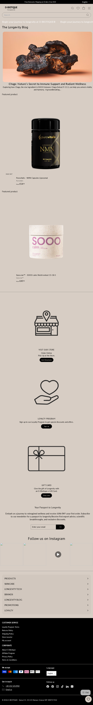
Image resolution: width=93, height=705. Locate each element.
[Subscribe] (60, 527)
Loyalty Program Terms (10, 627)
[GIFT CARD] (46, 458)
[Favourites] (78, 8)
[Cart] (83, 8)
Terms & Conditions (9, 660)
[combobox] (46, 15)
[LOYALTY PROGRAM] (46, 392)
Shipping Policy (8, 634)
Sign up (46, 426)
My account (6, 640)
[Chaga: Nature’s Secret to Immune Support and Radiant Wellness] (47, 57)
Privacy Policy (7, 657)
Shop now (46, 495)
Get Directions (46, 360)
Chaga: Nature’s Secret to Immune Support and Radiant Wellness (47, 83)
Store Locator (7, 637)
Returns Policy (7, 630)
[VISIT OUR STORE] (46, 323)
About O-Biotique (9, 650)
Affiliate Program (8, 653)
